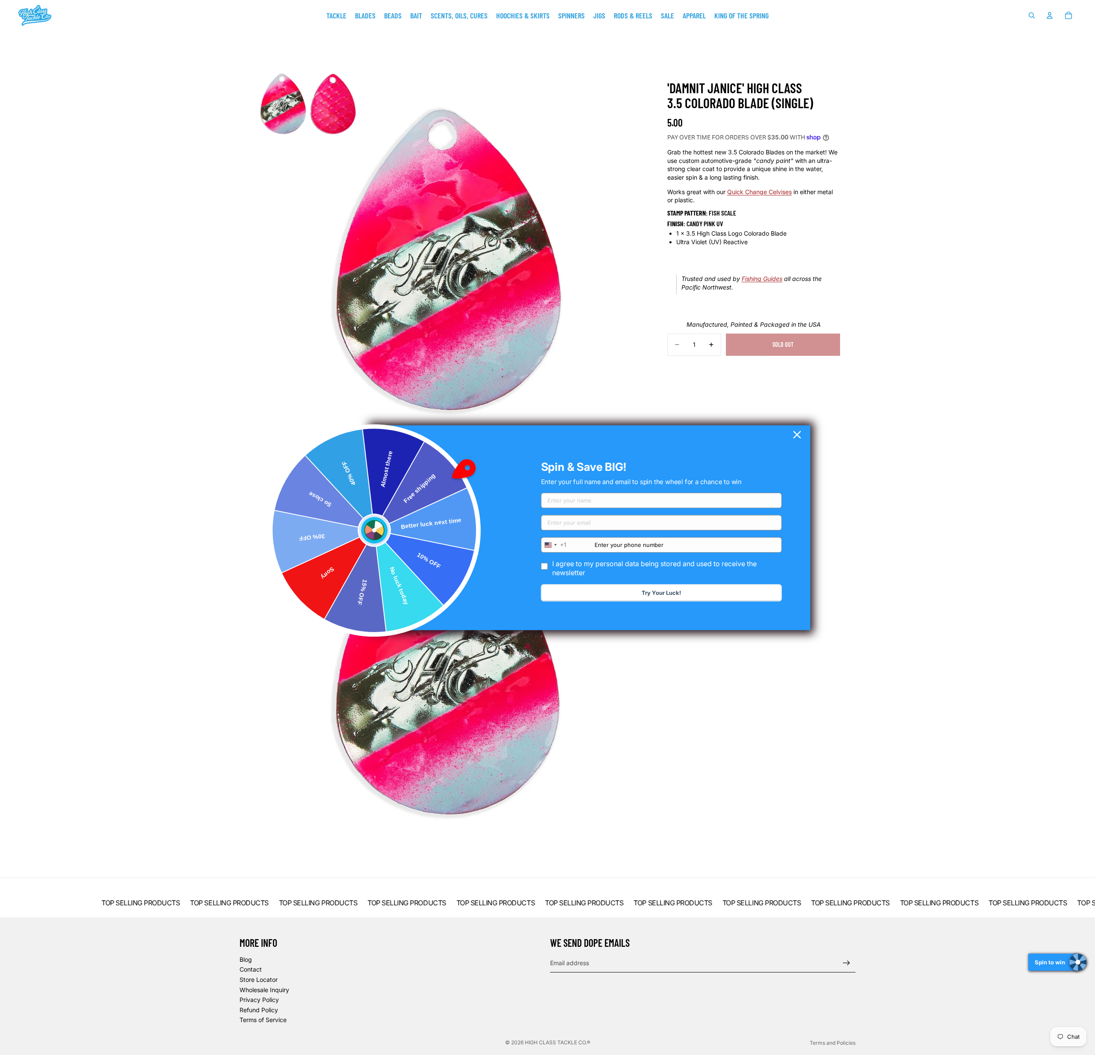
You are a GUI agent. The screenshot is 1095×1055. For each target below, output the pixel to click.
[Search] (1031, 15)
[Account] (1049, 15)
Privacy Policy (259, 999)
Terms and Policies (832, 1043)
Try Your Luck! (661, 592)
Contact (251, 969)
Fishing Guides (762, 278)
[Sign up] (846, 963)
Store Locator (259, 979)
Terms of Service (263, 1020)
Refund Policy (259, 1010)
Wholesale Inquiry (264, 989)
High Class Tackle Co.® (557, 1042)
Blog (246, 959)
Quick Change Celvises (759, 191)
